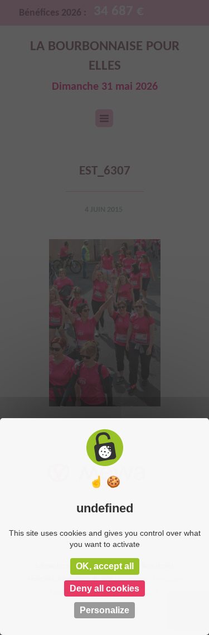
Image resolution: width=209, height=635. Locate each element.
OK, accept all (105, 566)
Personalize (104, 610)
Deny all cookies (104, 588)
